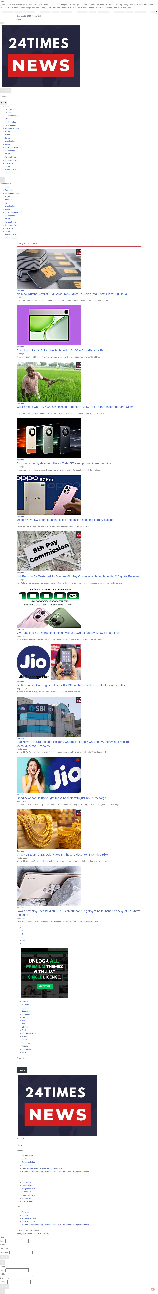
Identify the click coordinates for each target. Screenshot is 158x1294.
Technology (12, 122)
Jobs (9, 112)
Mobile (3, 1245)
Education (26, 1011)
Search (6, 91)
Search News (22, 1058)
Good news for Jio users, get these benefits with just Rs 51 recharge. (62, 798)
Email (2, 1241)
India (7, 106)
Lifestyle (25, 1027)
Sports (7, 138)
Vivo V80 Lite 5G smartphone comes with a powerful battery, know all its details (68, 632)
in (20, 1145)
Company (3, 1282)
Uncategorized (27, 1049)
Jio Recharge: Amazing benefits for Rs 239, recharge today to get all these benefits (71, 685)
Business (8, 119)
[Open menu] (2, 23)
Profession (4, 1249)
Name (3, 1237)
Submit (4, 1257)
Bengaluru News (28, 1189)
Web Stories (10, 141)
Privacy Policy (10, 157)
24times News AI (11, 173)
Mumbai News (27, 1185)
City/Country (4, 1252)
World (7, 144)
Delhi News (26, 1182)
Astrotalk (8, 135)
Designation (4, 1278)
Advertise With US (12, 170)
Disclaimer (9, 163)
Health (7, 131)
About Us (8, 154)
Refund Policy (10, 151)
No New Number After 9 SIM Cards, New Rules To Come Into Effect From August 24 (72, 294)
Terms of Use (33, 1234)
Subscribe (20, 19)
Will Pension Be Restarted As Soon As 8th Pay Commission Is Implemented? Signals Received (78, 576)
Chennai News (27, 1201)
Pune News (26, 1192)
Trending (25, 1046)
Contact (8, 166)
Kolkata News (27, 1198)
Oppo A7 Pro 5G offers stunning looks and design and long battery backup (65, 519)
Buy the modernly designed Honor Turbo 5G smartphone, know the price (64, 463)
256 (23, 940)
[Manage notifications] (153, 1289)
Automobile (12, 125)
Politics (10, 109)
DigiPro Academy (11, 147)
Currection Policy (11, 160)
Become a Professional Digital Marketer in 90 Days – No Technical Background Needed (55, 1172)
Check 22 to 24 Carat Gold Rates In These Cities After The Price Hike (62, 854)
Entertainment (13, 116)
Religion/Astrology (12, 128)
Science (25, 1036)
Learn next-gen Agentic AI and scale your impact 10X (42, 1168)
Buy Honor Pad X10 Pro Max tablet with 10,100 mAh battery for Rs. (61, 350)
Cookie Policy (43, 1234)
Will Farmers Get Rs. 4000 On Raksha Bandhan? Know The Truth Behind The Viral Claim (75, 406)
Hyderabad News (28, 1195)
